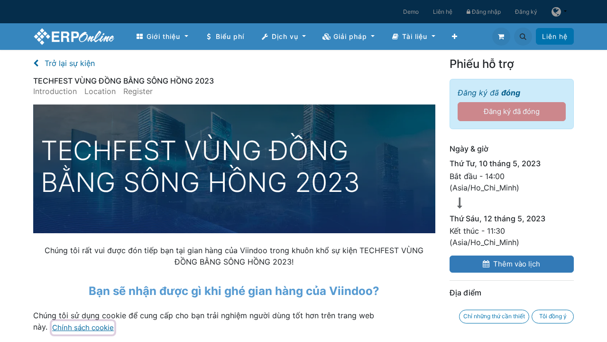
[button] (523, 37)
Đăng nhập (485, 11)
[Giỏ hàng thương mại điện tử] (501, 37)
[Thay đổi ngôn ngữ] (559, 11)
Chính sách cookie (83, 327)
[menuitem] (162, 36)
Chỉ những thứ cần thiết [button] (494, 316)
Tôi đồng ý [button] (553, 316)
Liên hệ (442, 11)
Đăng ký (526, 11)
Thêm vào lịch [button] (516, 263)
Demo (411, 11)
